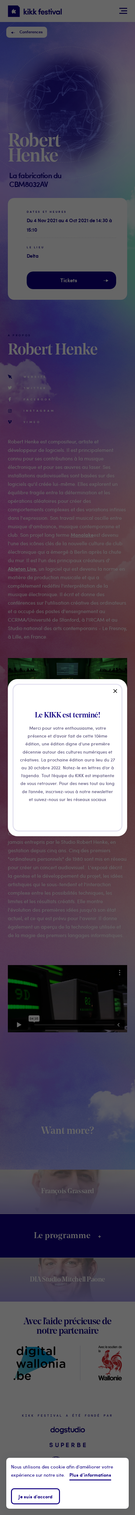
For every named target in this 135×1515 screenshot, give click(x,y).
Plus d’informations (90, 1474)
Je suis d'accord (35, 1496)
